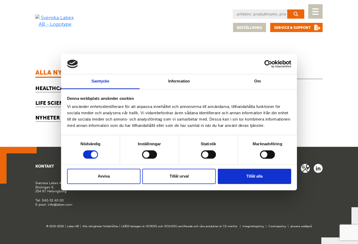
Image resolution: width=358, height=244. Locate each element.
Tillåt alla (254, 176)
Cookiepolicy (277, 226)
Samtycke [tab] (100, 81)
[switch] (149, 154)
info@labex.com (60, 204)
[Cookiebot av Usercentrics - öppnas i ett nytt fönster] (268, 64)
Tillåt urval (179, 176)
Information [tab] (179, 81)
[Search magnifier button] (295, 14)
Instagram (318, 168)
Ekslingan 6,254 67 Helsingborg (51, 187)
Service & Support (292, 27)
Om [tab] (257, 81)
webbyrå (306, 226)
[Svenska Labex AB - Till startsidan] (55, 20)
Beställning (249, 27)
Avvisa (104, 176)
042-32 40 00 (53, 200)
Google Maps (305, 168)
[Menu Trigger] (315, 11)
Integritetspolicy (253, 226)
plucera (295, 226)
